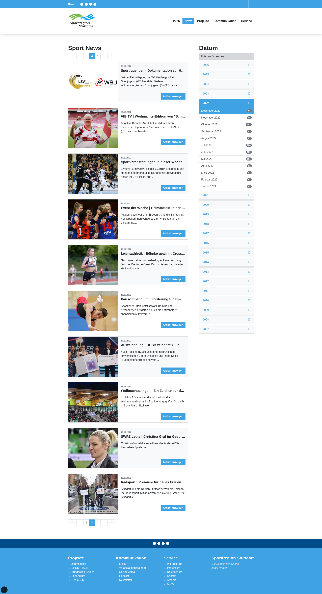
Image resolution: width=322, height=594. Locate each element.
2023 (206, 93)
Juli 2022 (225, 145)
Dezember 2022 (225, 110)
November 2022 (225, 117)
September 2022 (225, 131)
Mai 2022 (225, 158)
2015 (206, 252)
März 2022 (225, 172)
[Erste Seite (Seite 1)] (70, 54)
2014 (206, 262)
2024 (206, 84)
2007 (206, 329)
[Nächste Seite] (109, 54)
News (71, 4)
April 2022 (225, 165)
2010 (206, 300)
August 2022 (225, 138)
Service (246, 21)
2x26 (176, 21)
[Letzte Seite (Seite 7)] (114, 54)
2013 (206, 271)
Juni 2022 (225, 152)
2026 (206, 64)
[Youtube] (94, 4)
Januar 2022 (225, 186)
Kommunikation (225, 21)
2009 (206, 310)
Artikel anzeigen (173, 96)
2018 (206, 223)
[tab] (226, 65)
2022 (206, 103)
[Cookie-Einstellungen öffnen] (4, 589)
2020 (206, 204)
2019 (206, 214)
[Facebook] (81, 4)
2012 (206, 281)
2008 (206, 319)
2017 (206, 233)
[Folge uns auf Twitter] (86, 4)
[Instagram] (90, 4)
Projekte (203, 21)
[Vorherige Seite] (74, 54)
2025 (206, 74)
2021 (206, 195)
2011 (206, 290)
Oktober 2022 (225, 124)
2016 (206, 243)
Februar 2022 (225, 179)
